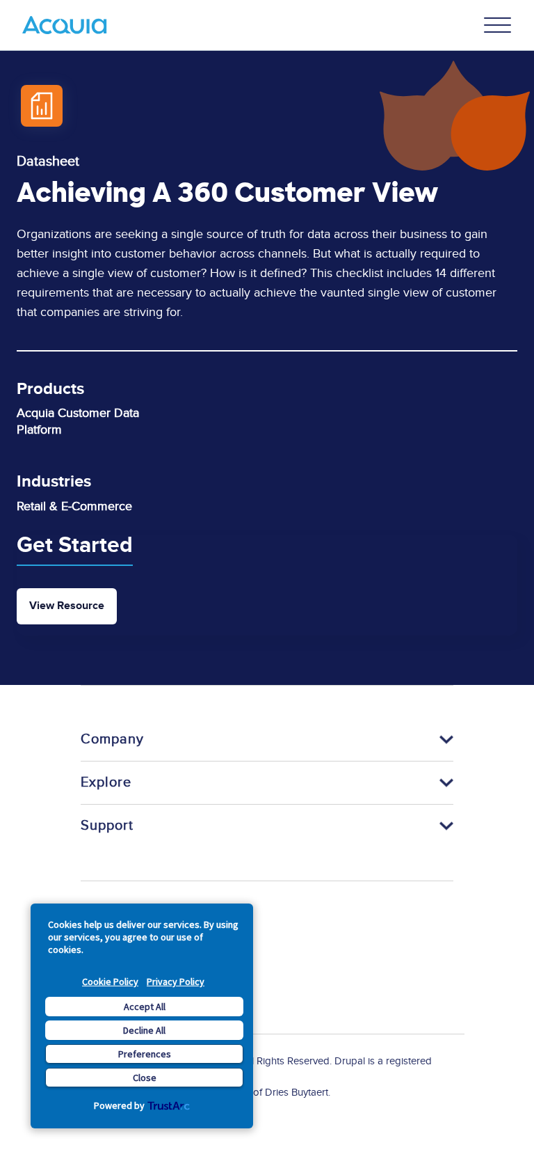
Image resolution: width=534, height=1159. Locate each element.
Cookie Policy (110, 981)
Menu (498, 25)
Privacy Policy (175, 981)
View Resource (66, 606)
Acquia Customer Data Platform (78, 421)
